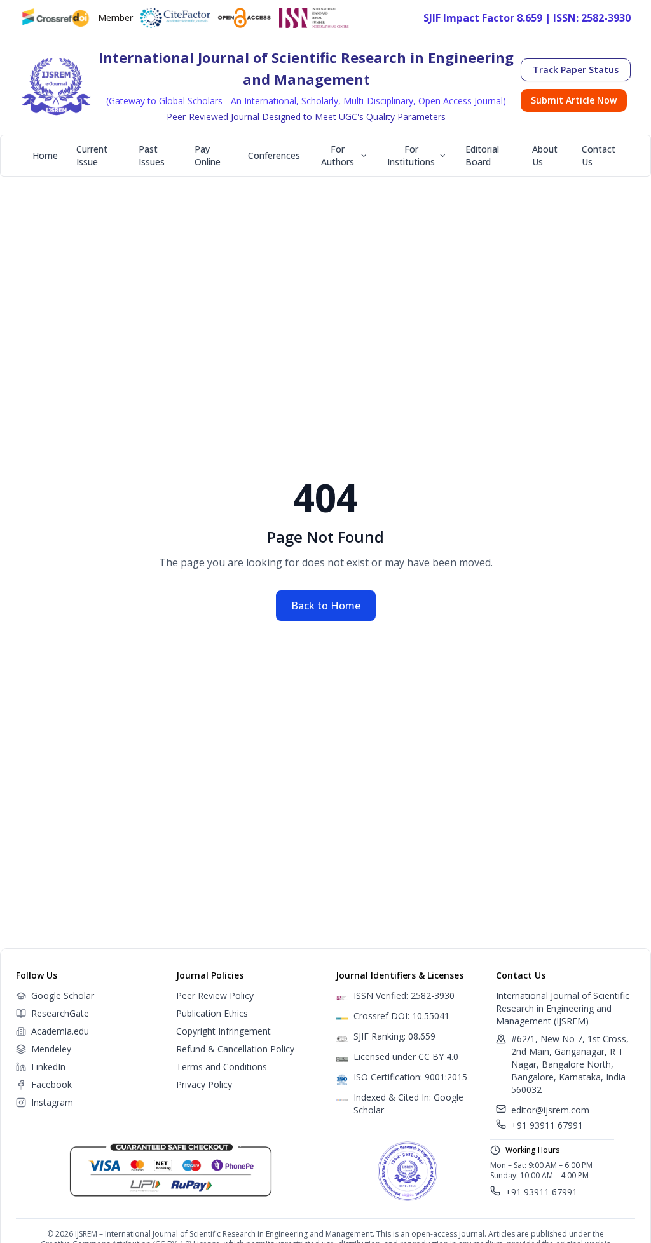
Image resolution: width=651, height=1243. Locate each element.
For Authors (337, 155)
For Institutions (411, 155)
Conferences (274, 155)
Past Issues (152, 155)
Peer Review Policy (215, 995)
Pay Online (208, 155)
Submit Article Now (574, 100)
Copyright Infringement (223, 1031)
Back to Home (325, 606)
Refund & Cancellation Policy (235, 1049)
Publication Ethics (212, 1013)
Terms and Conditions (221, 1067)
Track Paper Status (576, 70)
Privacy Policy (204, 1084)
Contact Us (598, 155)
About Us (545, 155)
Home (45, 155)
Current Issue (91, 155)
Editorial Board (482, 155)
